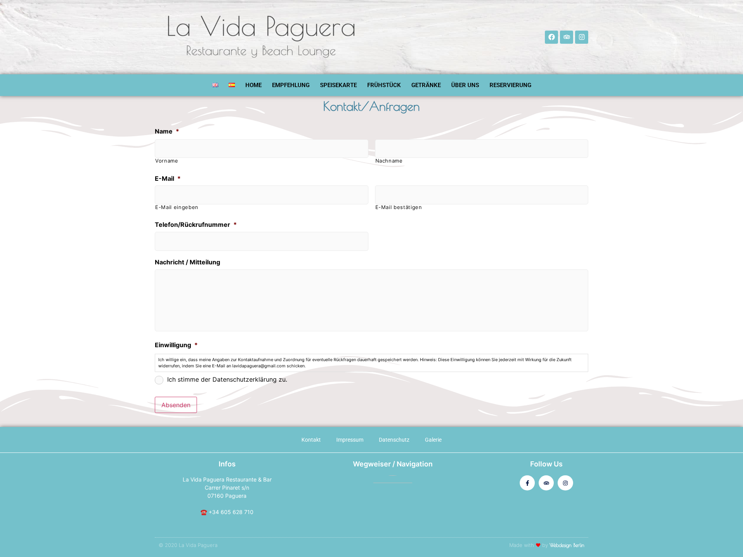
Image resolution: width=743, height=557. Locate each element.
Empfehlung (291, 85)
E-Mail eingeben (177, 207)
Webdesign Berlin (567, 545)
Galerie (433, 440)
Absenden (175, 405)
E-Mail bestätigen (398, 207)
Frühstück (384, 85)
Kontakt (311, 440)
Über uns (465, 85)
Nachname (389, 160)
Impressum (349, 440)
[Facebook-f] (527, 482)
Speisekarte (338, 85)
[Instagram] (581, 37)
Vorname (166, 160)
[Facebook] (551, 37)
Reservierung (510, 85)
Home (253, 85)
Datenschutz (394, 440)
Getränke (426, 85)
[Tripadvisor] (566, 37)
